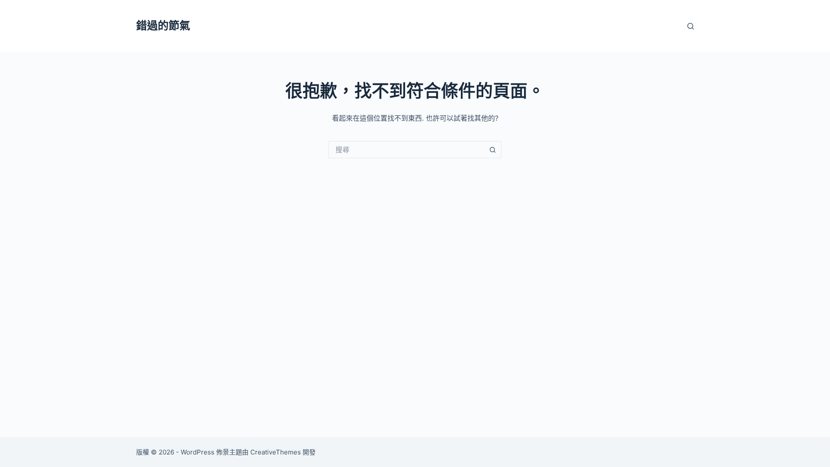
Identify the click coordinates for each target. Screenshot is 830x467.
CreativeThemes (275, 452)
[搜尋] (690, 26)
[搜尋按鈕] (492, 149)
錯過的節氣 (163, 25)
